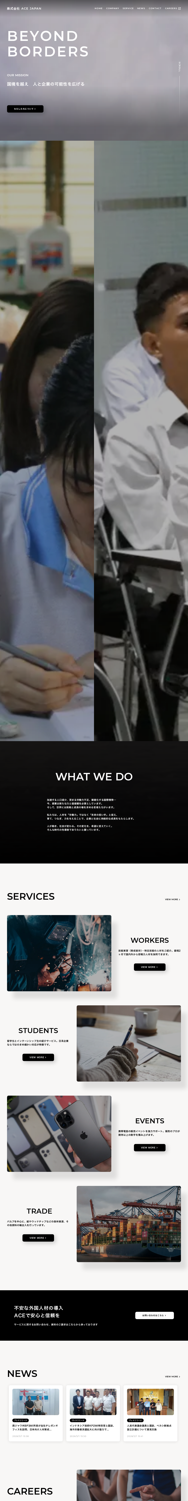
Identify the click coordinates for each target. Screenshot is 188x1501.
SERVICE (128, 8)
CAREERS (171, 8)
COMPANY (112, 8)
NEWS (141, 8)
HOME (99, 8)
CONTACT (155, 8)
